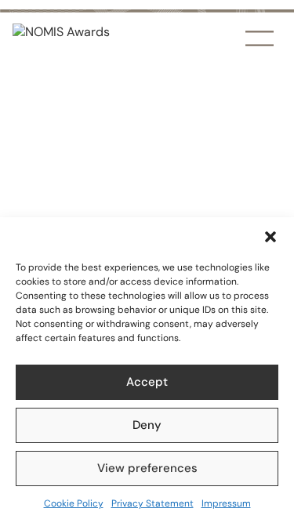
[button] (270, 237)
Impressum (226, 503)
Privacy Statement (152, 503)
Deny (147, 425)
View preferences (147, 468)
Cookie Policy (73, 503)
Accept (147, 382)
